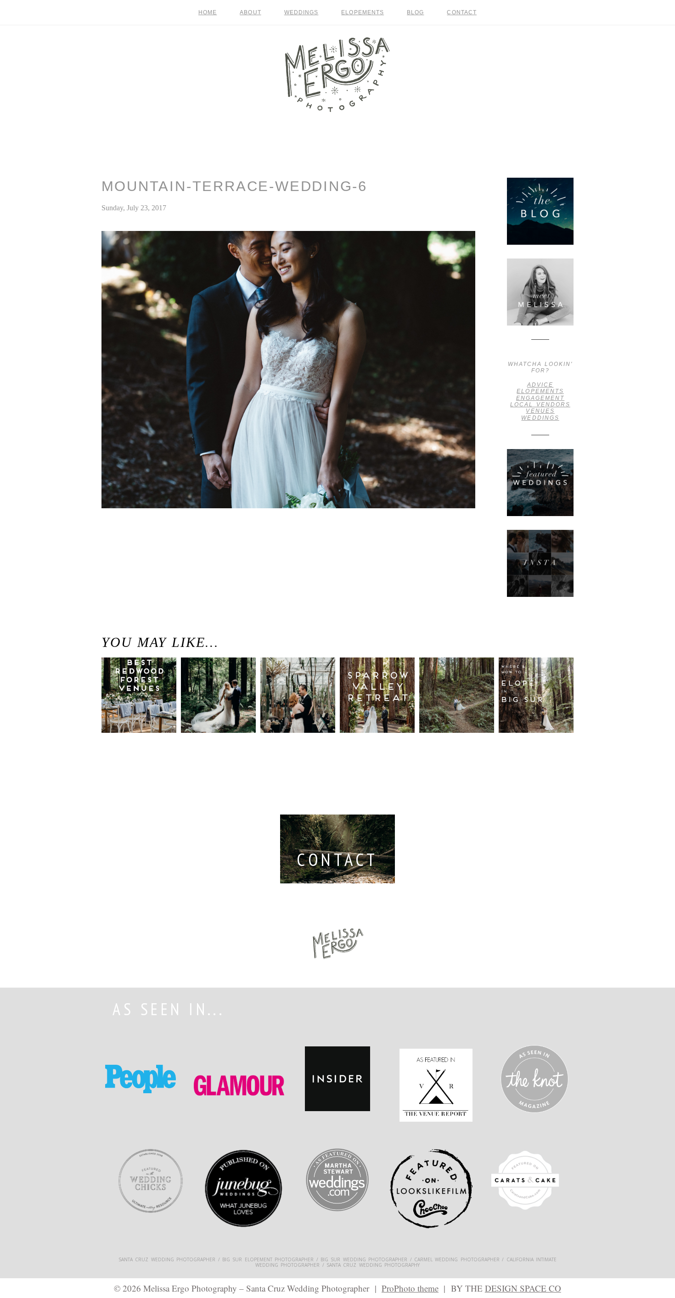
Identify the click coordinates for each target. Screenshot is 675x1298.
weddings (540, 418)
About (250, 12)
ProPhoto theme (410, 1288)
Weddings (301, 12)
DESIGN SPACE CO (523, 1288)
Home (207, 12)
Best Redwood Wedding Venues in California (132, 704)
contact (462, 12)
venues (540, 411)
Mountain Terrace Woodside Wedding (117, 552)
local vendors (540, 404)
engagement (540, 398)
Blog (415, 12)
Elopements (362, 12)
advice (540, 385)
